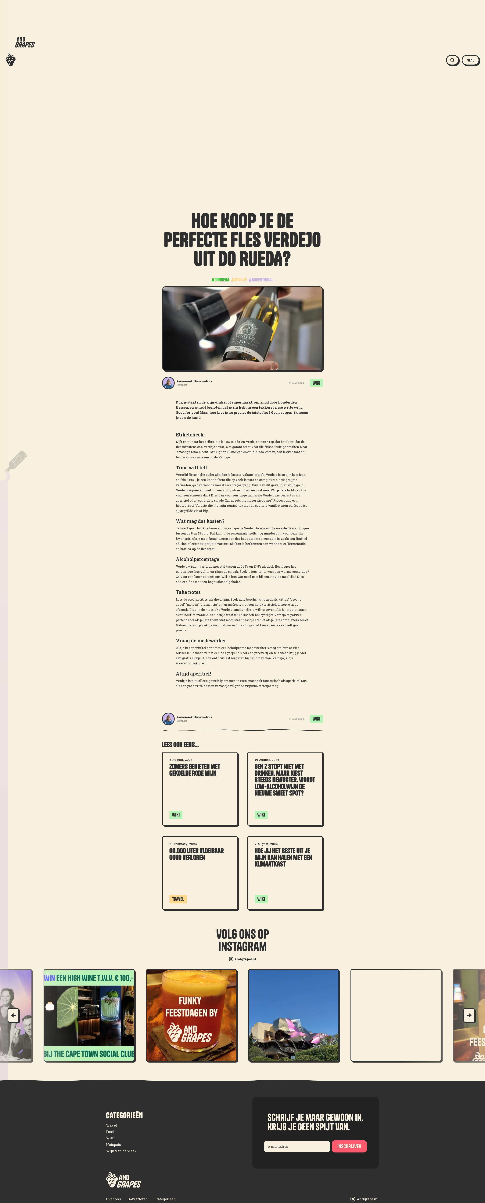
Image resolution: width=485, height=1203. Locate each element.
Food (110, 1131)
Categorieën (166, 1199)
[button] (470, 60)
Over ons (113, 1199)
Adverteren (138, 1199)
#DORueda (220, 280)
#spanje (239, 280)
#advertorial (261, 280)
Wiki (110, 1138)
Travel (111, 1125)
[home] (20, 60)
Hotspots (113, 1144)
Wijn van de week (121, 1150)
